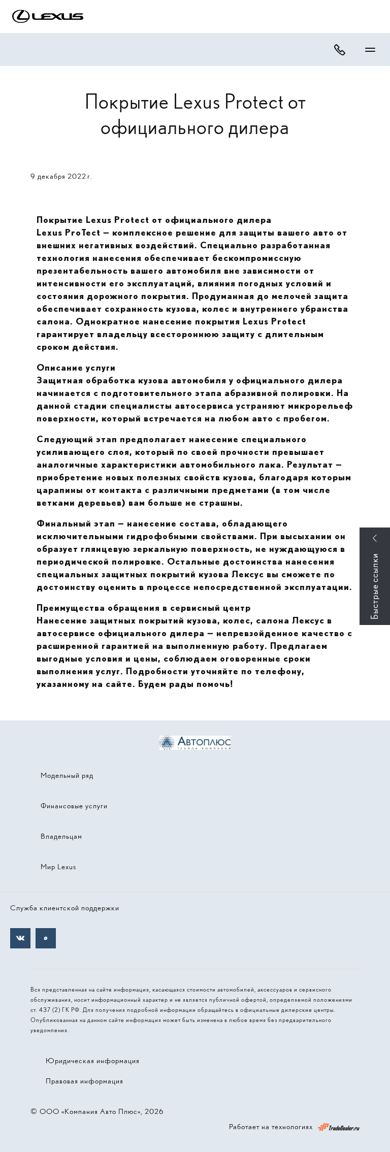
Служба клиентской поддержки (64, 907)
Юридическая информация (93, 1060)
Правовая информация (84, 1080)
